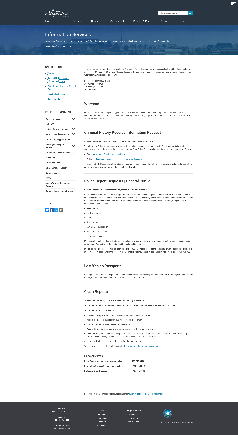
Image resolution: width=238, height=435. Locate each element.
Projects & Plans (142, 21)
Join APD (50, 124)
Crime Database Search (56, 167)
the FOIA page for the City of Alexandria (146, 393)
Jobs (102, 410)
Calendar (165, 21)
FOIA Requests (133, 418)
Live (47, 21)
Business (96, 21)
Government (117, 21)
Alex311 (55, 411)
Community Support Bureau (58, 139)
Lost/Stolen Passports (57, 94)
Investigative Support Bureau (55, 146)
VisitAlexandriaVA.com (61, 428)
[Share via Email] (61, 210)
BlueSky (56, 420)
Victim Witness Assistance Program (58, 184)
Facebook (59, 420)
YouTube (67, 420)
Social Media (102, 425)
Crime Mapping (53, 173)
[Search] (190, 13)
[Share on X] (56, 210)
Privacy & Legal (133, 422)
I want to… (185, 21)
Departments (102, 418)
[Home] (57, 13)
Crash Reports (53, 99)
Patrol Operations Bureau (57, 134)
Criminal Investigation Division (59, 191)
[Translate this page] (233, 3)
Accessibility (133, 414)
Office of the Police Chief (57, 129)
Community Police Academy (58, 152)
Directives (50, 157)
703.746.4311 (65, 411)
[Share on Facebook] (52, 210)
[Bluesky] (47, 210)
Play (61, 21)
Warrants (51, 73)
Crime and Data (53, 162)
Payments (102, 414)
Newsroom (102, 422)
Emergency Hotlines (133, 410)
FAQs (48, 178)
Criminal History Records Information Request (58, 79)
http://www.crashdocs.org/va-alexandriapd (141, 346)
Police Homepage (53, 119)
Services (77, 21)
